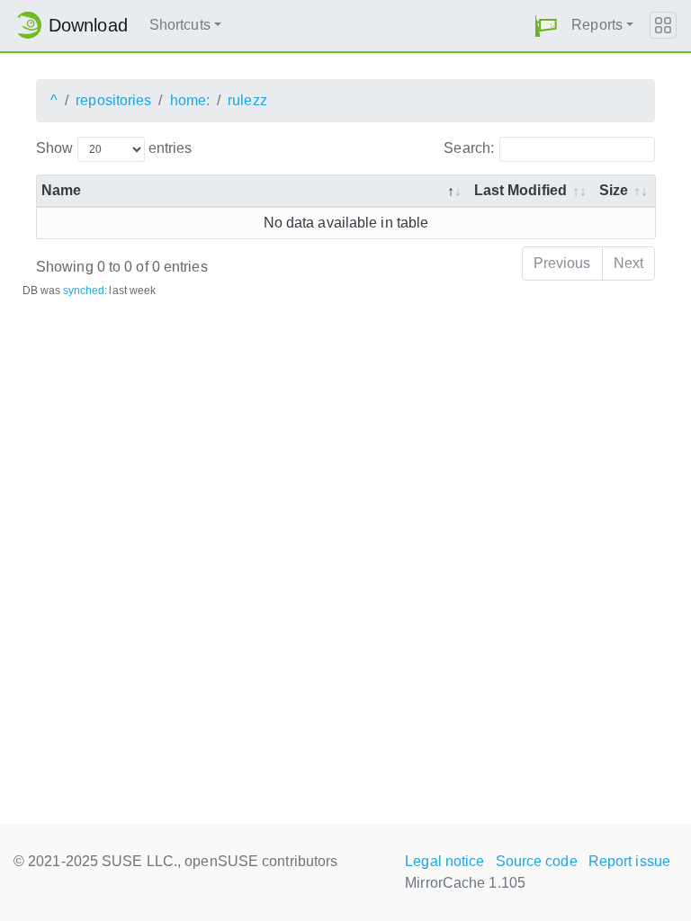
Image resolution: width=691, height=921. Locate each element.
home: (190, 100)
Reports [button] (597, 24)
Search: (469, 148)
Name (61, 190)
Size (613, 190)
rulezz (247, 100)
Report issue (629, 861)
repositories (113, 100)
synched (84, 290)
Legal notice (444, 861)
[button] (546, 25)
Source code (537, 861)
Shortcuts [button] (180, 24)
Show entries (114, 148)
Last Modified (520, 190)
